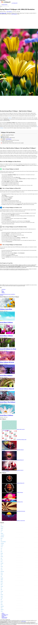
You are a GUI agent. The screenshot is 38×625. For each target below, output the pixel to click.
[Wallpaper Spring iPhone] (7, 307)
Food (1, 561)
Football (4, 450)
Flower (2, 559)
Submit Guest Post (4, 4)
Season (2, 601)
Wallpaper (3, 292)
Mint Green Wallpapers (6, 430)
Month (2, 581)
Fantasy (2, 556)
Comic (2, 546)
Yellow (2, 611)
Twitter (1, 294)
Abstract (2, 526)
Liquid (2, 574)
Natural (2, 586)
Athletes (2, 533)
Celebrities (2, 543)
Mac (1, 576)
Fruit (1, 564)
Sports (2, 604)
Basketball (2, 536)
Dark (1, 551)
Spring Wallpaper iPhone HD (7, 388)
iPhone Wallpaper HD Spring (7, 362)
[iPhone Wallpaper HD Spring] (7, 360)
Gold (1, 568)
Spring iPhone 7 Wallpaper (6, 335)
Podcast (2, 594)
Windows (2, 609)
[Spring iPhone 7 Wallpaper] (7, 333)
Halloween (2, 571)
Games (2, 566)
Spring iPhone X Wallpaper (6, 415)
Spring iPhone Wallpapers (6, 375)
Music (2, 584)
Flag (1, 558)
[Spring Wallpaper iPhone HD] (7, 386)
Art (1, 531)
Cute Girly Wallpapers (6, 440)
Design (2, 553)
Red (1, 599)
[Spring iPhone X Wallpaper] (7, 413)
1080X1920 (3, 289)
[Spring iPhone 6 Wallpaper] (7, 320)
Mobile (2, 579)
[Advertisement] (19, 21)
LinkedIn (12, 294)
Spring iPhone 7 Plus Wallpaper (7, 402)
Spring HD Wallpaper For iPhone (8, 349)
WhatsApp (6, 294)
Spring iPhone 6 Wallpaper (6, 322)
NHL (1, 589)
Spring (3, 291)
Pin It (14, 294)
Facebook (3, 294)
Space (1, 602)
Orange (2, 591)
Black (1, 538)
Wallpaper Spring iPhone (6, 309)
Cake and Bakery (3, 541)
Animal (2, 528)
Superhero (2, 606)
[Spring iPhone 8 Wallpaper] (19, 62)
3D (1, 525)
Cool (1, 548)
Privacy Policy (4, 615)
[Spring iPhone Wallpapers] (7, 373)
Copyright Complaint (5, 614)
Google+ (9, 294)
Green (2, 569)
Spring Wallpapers (9, 11)
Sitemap (3, 616)
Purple (2, 596)
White (1, 607)
